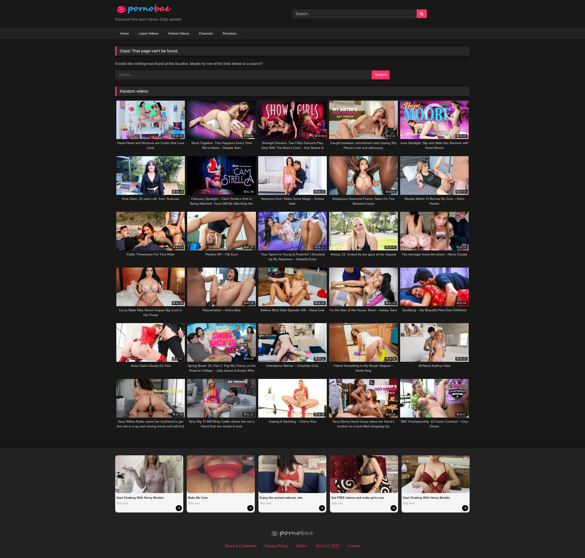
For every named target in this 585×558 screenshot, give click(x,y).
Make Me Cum (198, 497)
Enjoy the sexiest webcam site (281, 497)
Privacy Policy (276, 546)
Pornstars (230, 33)
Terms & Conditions (241, 546)
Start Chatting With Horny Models (140, 497)
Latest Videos (148, 33)
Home (124, 33)
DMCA (301, 546)
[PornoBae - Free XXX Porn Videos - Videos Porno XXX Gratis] (143, 10)
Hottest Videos (178, 33)
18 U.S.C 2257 (327, 546)
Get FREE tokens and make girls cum (357, 497)
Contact (354, 546)
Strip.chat (122, 503)
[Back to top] (571, 544)
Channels (206, 33)
